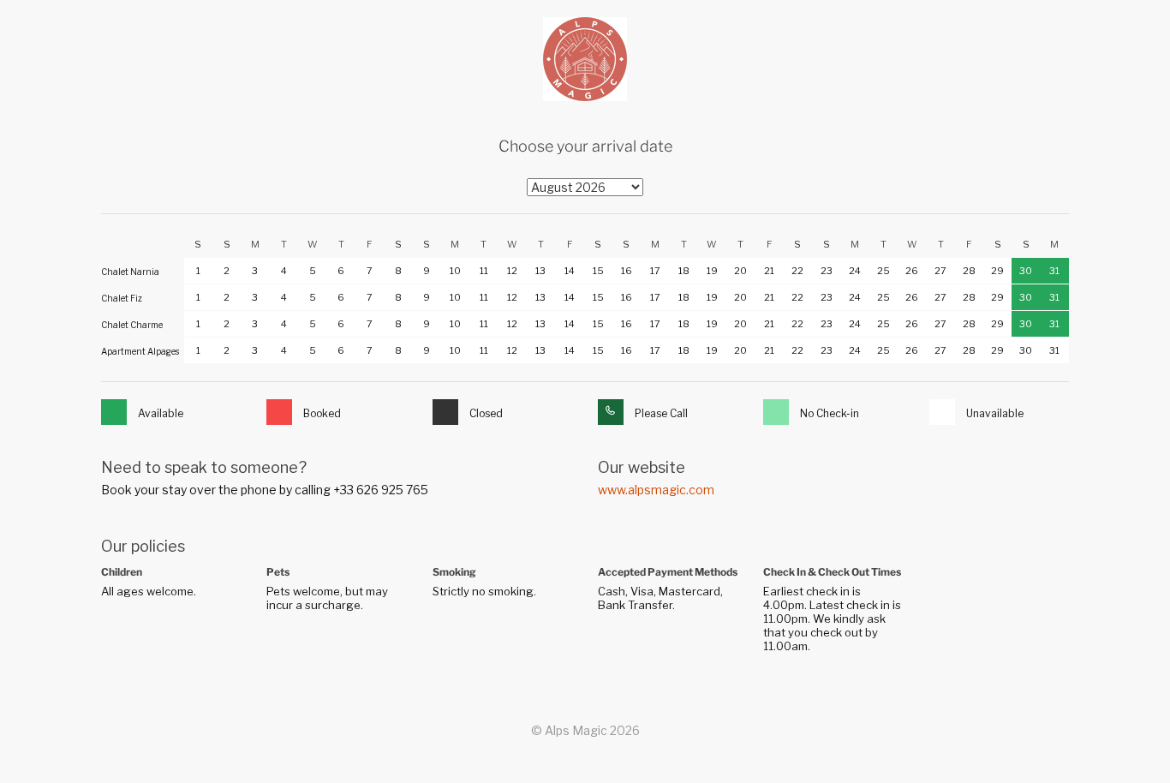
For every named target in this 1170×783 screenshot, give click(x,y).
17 (655, 271)
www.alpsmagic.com (656, 489)
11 (484, 271)
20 (740, 271)
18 (683, 271)
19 (712, 271)
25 (883, 271)
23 (827, 271)
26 (911, 271)
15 (598, 271)
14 (569, 271)
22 (797, 271)
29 (997, 271)
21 (769, 271)
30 (1025, 271)
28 (969, 271)
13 (540, 271)
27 (940, 271)
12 (512, 271)
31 (1054, 271)
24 (855, 271)
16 (626, 271)
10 (455, 271)
